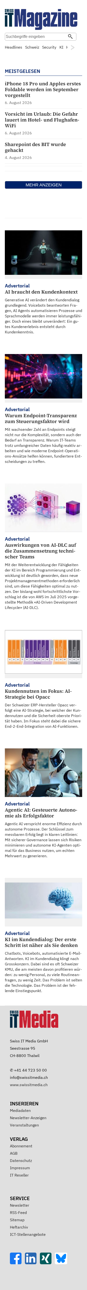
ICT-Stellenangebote (28, 1234)
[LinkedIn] (32, 1262)
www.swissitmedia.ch (29, 1084)
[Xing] (47, 1262)
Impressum (20, 1167)
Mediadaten (20, 1110)
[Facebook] (17, 1262)
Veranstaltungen (24, 1125)
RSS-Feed (18, 1212)
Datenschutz (21, 1160)
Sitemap (17, 1219)
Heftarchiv (19, 1227)
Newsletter (19, 1205)
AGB (13, 1153)
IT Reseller (19, 1175)
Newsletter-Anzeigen (28, 1117)
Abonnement (21, 1145)
